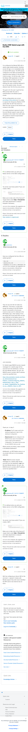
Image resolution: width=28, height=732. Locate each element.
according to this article (9, 100)
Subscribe (17, 33)
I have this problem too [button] (10, 123)
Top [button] (2, 692)
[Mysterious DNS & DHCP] (22, 146)
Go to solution (14, 52)
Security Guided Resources (11, 659)
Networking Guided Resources (12, 656)
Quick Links (6, 696)
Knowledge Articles (9, 679)
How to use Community (10, 621)
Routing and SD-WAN (8, 30)
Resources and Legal (9, 704)
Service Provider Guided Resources (13, 663)
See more (6, 667)
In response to (18, 295)
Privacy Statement (13, 725)
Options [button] (24, 33)
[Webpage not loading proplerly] (19, 146)
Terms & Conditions (10, 711)
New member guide (9, 623)
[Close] (26, 718)
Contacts (7, 699)
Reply (14, 138)
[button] (4, 134)
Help (6, 709)
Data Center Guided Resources (12, 652)
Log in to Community (10, 626)
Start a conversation (14, 22)
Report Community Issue (11, 707)
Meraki (9, 127)
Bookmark (9, 33)
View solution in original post (11, 217)
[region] (14, 724)
